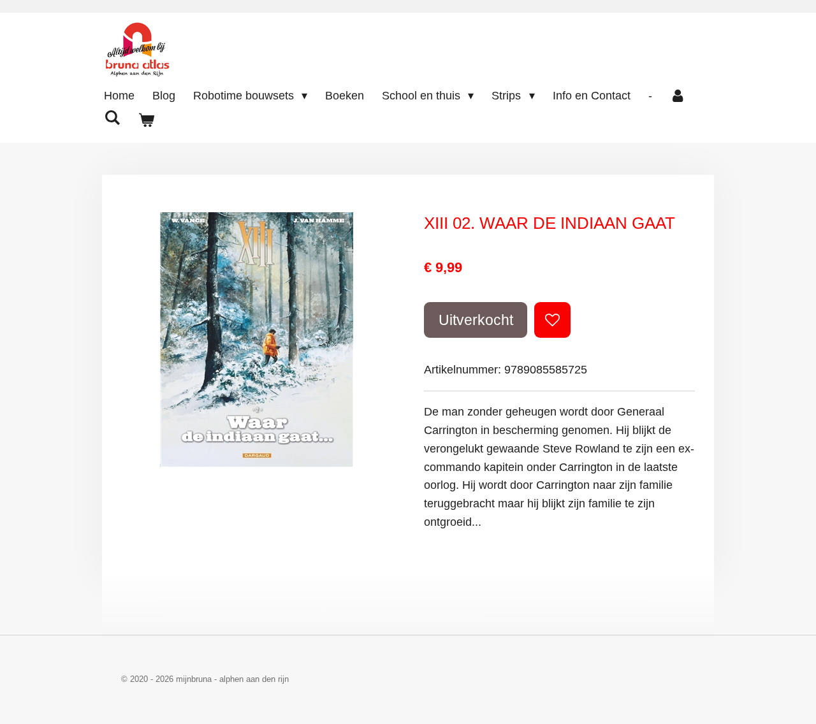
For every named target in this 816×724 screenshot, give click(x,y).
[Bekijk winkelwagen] (146, 120)
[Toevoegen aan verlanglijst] (552, 320)
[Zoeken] (112, 118)
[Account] (678, 95)
